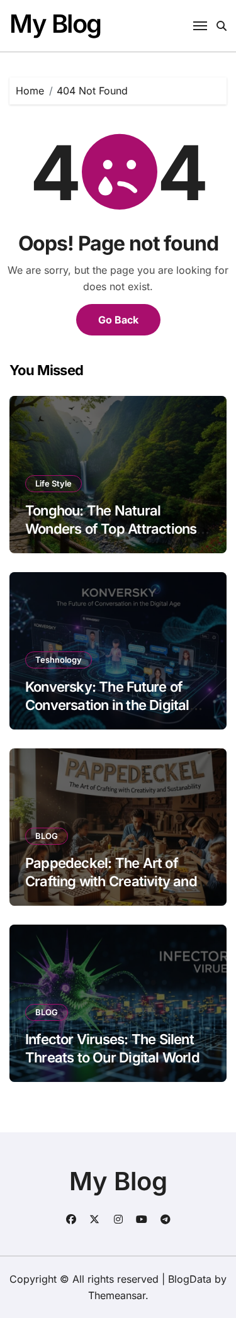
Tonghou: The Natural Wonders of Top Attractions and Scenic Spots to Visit (110, 528)
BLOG (46, 836)
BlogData (189, 1279)
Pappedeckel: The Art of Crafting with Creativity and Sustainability (111, 881)
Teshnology (58, 660)
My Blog (55, 23)
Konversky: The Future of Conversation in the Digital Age (107, 705)
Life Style (53, 483)
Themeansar (116, 1295)
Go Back (118, 319)
